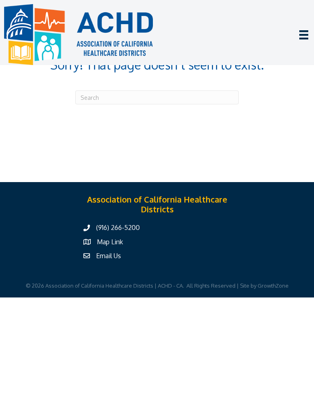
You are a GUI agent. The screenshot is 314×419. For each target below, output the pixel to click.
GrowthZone (273, 285)
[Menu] (304, 35)
